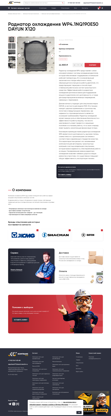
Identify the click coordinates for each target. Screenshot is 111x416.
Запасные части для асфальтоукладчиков (38, 388)
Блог (75, 8)
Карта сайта (79, 371)
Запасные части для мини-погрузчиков (39, 370)
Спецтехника (65, 8)
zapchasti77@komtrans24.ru (93, 3)
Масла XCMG (36, 366)
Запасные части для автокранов (58, 388)
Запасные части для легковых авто (40, 384)
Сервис (53, 8)
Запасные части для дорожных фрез (60, 365)
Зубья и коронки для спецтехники (37, 397)
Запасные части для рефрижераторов (58, 374)
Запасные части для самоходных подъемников (39, 379)
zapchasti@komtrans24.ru (93, 169)
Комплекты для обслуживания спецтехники (60, 393)
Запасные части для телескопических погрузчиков (60, 370)
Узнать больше (16, 270)
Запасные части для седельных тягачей (41, 374)
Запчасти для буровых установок (58, 379)
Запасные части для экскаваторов (38, 357)
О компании (43, 8)
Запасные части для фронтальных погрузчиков (39, 393)
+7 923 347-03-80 (74, 3)
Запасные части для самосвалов (58, 384)
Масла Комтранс (57, 361)
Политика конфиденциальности (95, 357)
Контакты (85, 8)
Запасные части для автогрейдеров (38, 362)
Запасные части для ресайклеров (58, 357)
